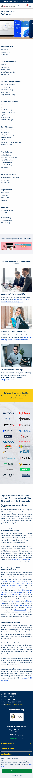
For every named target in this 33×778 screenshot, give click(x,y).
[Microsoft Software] (24, 446)
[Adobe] (24, 413)
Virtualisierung (5, 87)
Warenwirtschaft (6, 137)
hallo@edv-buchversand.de (9, 380)
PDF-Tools (4, 105)
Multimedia (4, 167)
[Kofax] (8, 441)
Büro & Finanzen (7, 127)
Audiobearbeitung (6, 165)
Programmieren (6, 190)
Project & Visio (5, 69)
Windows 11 (4, 49)
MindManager (5, 74)
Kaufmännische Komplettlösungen (11, 142)
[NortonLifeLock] (8, 451)
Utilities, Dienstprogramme (11, 82)
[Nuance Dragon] (24, 451)
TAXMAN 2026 (16, 601)
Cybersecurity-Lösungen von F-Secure (14, 581)
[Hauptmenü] (30, 6)
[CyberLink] (8, 425)
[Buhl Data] (8, 419)
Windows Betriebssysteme (20, 605)
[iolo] (25, 436)
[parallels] (24, 458)
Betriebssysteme (7, 46)
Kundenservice (7, 743)
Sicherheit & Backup (8, 175)
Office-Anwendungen (8, 62)
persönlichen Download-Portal (21, 560)
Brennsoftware (5, 92)
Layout (3, 115)
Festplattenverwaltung (8, 94)
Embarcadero (5, 195)
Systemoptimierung (7, 90)
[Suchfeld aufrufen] (18, 6)
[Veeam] (24, 469)
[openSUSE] (8, 464)
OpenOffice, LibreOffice (8, 72)
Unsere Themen (7, 749)
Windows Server (6, 52)
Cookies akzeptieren (17, 771)
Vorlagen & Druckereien (8, 112)
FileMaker (4, 200)
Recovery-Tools (5, 182)
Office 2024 (4, 65)
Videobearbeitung (6, 162)
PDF (2, 215)
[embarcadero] (24, 425)
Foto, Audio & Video (8, 152)
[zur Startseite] (7, 6)
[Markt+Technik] (8, 446)
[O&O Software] (8, 458)
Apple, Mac (5, 207)
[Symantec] (25, 464)
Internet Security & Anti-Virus (10, 177)
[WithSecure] (8, 475)
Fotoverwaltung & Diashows (9, 157)
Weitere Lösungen (6, 145)
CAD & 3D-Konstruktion (8, 85)
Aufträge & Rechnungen (8, 135)
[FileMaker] (25, 431)
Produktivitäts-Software (10, 102)
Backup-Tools (5, 180)
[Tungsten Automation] (24, 475)
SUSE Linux (4, 54)
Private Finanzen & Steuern (9, 130)
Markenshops (6, 754)
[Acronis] (8, 413)
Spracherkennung (6, 110)
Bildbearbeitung (6, 155)
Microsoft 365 (5, 67)
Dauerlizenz (28, 607)
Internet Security (6, 213)
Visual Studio (5, 198)
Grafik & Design (5, 117)
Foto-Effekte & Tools (7, 160)
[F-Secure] (8, 431)
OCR (2, 107)
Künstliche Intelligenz (7, 120)
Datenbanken (5, 193)
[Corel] (24, 419)
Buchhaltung (5, 132)
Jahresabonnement (20, 610)
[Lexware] (24, 441)
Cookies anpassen (17, 775)
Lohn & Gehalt (5, 140)
